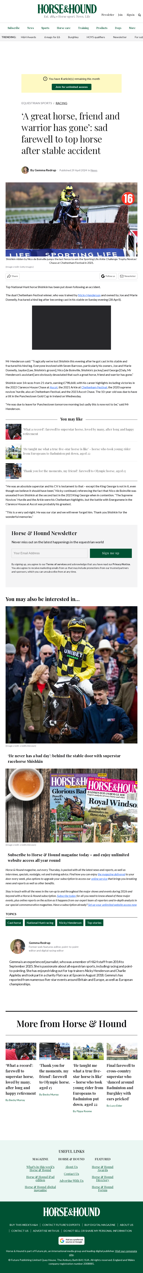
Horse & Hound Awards (102, 1168)
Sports (45, 28)
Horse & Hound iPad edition (40, 1178)
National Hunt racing (40, 922)
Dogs (118, 28)
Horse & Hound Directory (102, 1178)
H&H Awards (28, 37)
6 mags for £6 (52, 37)
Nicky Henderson (89, 295)
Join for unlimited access (71, 86)
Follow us (110, 276)
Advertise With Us (71, 1181)
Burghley (73, 37)
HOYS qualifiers (96, 37)
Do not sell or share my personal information (98, 1230)
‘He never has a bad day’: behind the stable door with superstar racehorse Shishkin (64, 758)
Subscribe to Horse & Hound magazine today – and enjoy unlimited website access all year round (68, 857)
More (132, 28)
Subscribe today (66, 895)
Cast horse (14, 922)
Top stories (94, 922)
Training (83, 28)
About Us (71, 1167)
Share (15, 276)
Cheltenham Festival (94, 387)
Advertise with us (46, 1230)
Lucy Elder (116, 1105)
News (30, 28)
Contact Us (71, 1174)
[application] (71, 328)
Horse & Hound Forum (102, 1188)
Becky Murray (17, 1100)
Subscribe (14, 28)
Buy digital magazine (100, 1224)
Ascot (54, 387)
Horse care (64, 28)
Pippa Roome (84, 1111)
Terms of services (56, 564)
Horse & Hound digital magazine (40, 1188)
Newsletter (120, 37)
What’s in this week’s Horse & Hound (40, 1168)
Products (101, 28)
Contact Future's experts (61, 1224)
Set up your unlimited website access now (112, 904)
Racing (61, 103)
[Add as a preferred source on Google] (71, 1241)
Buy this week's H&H (24, 1224)
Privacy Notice (121, 564)
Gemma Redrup (45, 170)
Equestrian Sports (36, 103)
